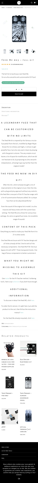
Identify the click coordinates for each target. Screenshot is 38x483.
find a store (5, 447)
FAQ (3, 458)
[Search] (32, 2)
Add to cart (19, 94)
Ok (19, 479)
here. (33, 300)
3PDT (3, 427)
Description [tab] (6, 107)
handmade (5, 454)
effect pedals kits (18, 7)
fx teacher (9, 7)
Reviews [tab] (5, 115)
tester (7, 278)
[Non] (35, 472)
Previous (2, 28)
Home (3, 7)
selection (16, 282)
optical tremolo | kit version (25, 429)
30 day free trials (7, 451)
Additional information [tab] (10, 111)
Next (36, 28)
